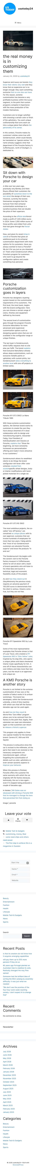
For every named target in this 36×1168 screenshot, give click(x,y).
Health (5, 908)
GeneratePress (18, 1165)
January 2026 (8, 1072)
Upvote (8, 820)
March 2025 (8, 1105)
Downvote (27, 820)
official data (21, 216)
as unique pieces (18, 533)
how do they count (16, 712)
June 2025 (7, 1095)
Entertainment (8, 902)
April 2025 (7, 1102)
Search (6, 932)
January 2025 (8, 1112)
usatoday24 (25, 8)
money (19, 834)
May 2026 (7, 1058)
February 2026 (9, 1068)
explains (27, 348)
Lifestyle (6, 912)
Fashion (6, 905)
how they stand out (17, 579)
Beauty (6, 898)
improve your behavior (12, 765)
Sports (5, 922)
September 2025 (9, 1085)
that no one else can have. (21, 92)
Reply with (27, 863)
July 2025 (7, 1092)
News (5, 919)
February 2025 (9, 1109)
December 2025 (9, 1075)
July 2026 (7, 1052)
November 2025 (9, 1078)
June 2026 (7, 1055)
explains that (15, 443)
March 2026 (8, 1065)
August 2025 (8, 1089)
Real (24, 834)
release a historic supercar (15, 727)
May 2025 (7, 1099)
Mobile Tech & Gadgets (15, 831)
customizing (10, 834)
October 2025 (8, 1082)
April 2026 (7, 1062)
